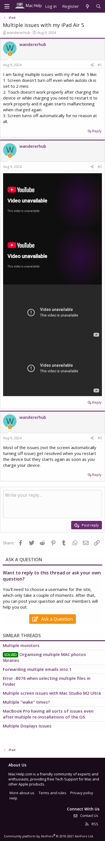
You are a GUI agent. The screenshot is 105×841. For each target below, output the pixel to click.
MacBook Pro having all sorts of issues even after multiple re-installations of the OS (48, 714)
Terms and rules (52, 792)
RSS (94, 823)
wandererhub (18, 32)
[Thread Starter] (10, 54)
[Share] (92, 65)
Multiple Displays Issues (27, 726)
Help (13, 798)
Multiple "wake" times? (26, 702)
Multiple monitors (21, 645)
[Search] (98, 6)
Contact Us (88, 815)
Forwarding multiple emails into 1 (37, 669)
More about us (22, 792)
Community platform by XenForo (49, 836)
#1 (100, 65)
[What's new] (87, 6)
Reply (97, 130)
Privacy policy (81, 792)
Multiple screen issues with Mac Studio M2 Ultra (52, 693)
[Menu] (7, 6)
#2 (100, 166)
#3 (100, 438)
